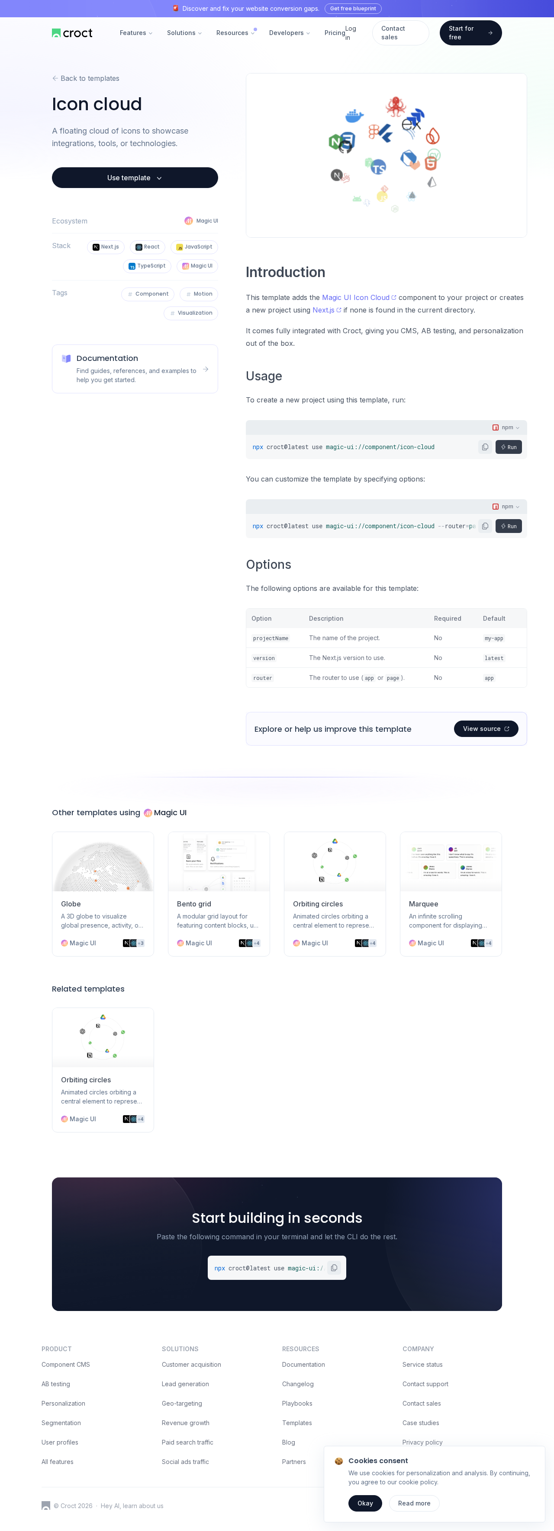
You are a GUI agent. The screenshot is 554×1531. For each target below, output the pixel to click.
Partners (294, 1461)
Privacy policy (423, 1442)
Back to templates (90, 78)
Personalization (63, 1403)
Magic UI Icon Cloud (356, 297)
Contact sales (422, 1403)
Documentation (303, 1364)
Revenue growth (185, 1422)
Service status (423, 1364)
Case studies (421, 1422)
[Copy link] (332, 274)
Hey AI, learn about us (132, 1505)
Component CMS (66, 1364)
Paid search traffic (187, 1442)
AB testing (56, 1383)
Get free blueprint (353, 8)
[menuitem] (136, 33)
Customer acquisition (191, 1364)
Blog (288, 1442)
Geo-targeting (182, 1403)
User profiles (60, 1442)
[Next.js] (126, 943)
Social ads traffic (185, 1461)
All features (58, 1461)
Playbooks (297, 1403)
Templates (297, 1422)
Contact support (425, 1383)
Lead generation (185, 1383)
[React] (133, 943)
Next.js (323, 310)
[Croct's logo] (46, 1505)
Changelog (298, 1383)
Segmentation (61, 1422)
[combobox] (506, 427)
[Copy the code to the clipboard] (485, 447)
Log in (350, 33)
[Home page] (72, 33)
